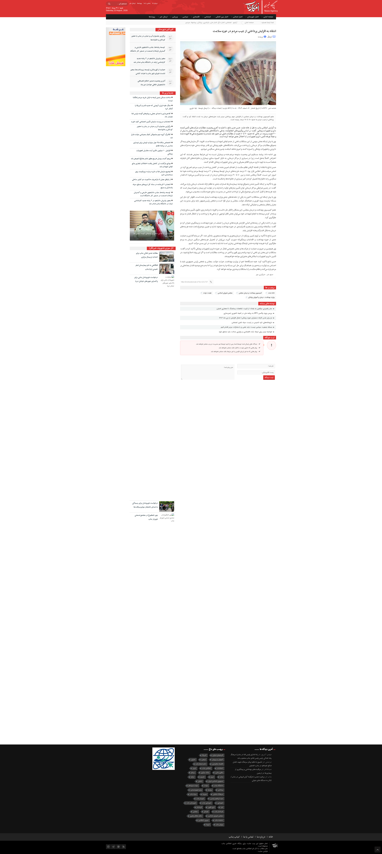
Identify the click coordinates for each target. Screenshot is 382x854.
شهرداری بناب (206, 803)
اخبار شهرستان (253, 16)
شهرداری (220, 803)
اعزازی (193, 759)
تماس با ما (147, 3)
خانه (271, 837)
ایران (194, 768)
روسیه (210, 790)
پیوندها (139, 3)
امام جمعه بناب (201, 764)
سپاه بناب (193, 794)
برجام (193, 772)
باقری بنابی (219, 772)
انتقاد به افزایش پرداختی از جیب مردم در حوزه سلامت (244, 31)
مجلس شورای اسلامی (225, 293)
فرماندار (199, 807)
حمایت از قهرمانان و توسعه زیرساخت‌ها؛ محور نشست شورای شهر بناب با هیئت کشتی (147, 71)
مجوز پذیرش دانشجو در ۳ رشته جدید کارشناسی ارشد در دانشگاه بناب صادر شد (149, 60)
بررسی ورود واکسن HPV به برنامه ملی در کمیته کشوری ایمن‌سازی (248, 313)
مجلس (195, 811)
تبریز (212, 777)
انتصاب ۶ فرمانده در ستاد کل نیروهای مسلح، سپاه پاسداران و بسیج (153, 186)
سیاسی (185, 16)
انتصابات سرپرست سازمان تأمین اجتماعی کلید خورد (151, 121)
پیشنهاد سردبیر (190, 22)
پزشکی (199, 22)
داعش (200, 781)
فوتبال (206, 811)
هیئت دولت (207, 293)
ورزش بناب (219, 824)
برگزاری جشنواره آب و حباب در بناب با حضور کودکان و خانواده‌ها (148, 38)
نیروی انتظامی (203, 820)
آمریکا (204, 755)
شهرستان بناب (191, 803)
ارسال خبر (132, 3)
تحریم (202, 777)
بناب (221, 777)
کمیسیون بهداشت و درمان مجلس (250, 293)
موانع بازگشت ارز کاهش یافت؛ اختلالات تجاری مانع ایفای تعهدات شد (152, 165)
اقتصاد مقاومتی (217, 764)
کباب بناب (234, 837)
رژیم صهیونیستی (196, 790)
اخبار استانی (237, 16)
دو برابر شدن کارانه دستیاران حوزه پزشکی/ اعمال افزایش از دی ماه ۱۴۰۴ (246, 317)
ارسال (270, 37)
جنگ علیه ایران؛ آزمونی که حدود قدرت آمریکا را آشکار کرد (154, 107)
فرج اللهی (211, 807)
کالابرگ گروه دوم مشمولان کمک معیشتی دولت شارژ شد (152, 136)
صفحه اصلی (268, 16)
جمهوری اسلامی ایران (215, 781)
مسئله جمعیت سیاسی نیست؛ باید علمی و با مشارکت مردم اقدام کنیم (247, 327)
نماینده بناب (219, 820)
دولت (206, 785)
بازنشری (206, 22)
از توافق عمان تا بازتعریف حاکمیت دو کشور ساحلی (151, 179)
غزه (222, 807)
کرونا (208, 824)
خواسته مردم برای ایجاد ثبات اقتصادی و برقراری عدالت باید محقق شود (246, 331)
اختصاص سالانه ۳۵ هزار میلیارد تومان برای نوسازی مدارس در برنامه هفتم (153, 144)
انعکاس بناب (206, 768)
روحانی (220, 790)
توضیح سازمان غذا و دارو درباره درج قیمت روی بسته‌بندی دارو (154, 173)
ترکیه (192, 777)
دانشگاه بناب (218, 785)
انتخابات (220, 768)
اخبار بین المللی (222, 16)
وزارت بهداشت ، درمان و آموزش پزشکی (261, 297)
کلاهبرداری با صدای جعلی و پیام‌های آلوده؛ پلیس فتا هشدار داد (152, 115)
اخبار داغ (221, 22)
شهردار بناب (200, 798)
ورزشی (175, 16)
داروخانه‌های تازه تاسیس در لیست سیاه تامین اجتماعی (252, 322)
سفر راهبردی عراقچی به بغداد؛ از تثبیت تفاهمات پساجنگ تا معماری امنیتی (245, 308)
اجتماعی (207, 16)
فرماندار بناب (218, 811)
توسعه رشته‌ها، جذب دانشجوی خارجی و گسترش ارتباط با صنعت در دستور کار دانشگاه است (147, 51)
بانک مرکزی (205, 772)
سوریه (205, 794)
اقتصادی (196, 16)
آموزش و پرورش (217, 759)
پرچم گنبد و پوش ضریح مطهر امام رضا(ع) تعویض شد (151, 158)
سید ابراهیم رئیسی (216, 798)
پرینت (261, 36)
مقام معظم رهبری (196, 816)
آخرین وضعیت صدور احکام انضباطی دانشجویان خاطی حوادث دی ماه (151, 82)
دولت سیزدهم (193, 785)
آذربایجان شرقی (217, 755)
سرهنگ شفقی (218, 794)
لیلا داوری (193, 108)
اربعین (203, 759)
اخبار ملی (213, 22)
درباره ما (154, 3)
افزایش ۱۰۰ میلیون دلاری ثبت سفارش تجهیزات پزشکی (154, 152)
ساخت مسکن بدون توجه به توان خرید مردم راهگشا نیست (153, 99)
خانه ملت (271, 293)
